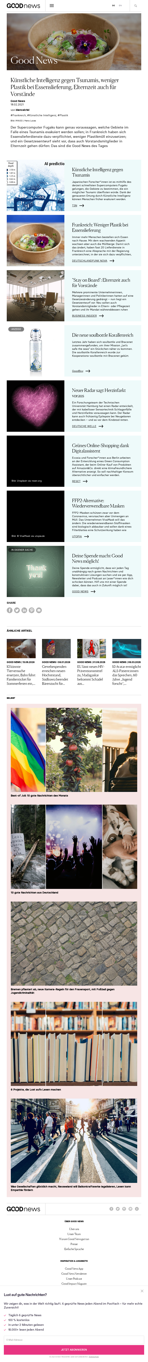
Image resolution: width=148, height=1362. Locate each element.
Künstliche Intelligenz (42, 115)
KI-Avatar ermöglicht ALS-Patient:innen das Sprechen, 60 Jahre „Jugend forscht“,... (126, 675)
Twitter (118, 1210)
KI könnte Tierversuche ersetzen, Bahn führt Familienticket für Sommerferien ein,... (21, 675)
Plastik (64, 115)
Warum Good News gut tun (74, 1239)
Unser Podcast (74, 1278)
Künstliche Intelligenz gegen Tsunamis (97, 172)
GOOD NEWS (80, 591)
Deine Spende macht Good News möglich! (97, 558)
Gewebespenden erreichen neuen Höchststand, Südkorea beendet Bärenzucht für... (55, 675)
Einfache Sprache (74, 1249)
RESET (76, 481)
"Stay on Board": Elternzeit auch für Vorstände (101, 282)
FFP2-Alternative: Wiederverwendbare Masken (98, 503)
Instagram (124, 1210)
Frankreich (19, 115)
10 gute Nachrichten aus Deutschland (34, 892)
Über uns (74, 1229)
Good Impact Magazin (74, 1283)
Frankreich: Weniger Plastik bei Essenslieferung (100, 227)
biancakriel (22, 110)
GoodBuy (77, 371)
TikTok (137, 1210)
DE (113, 5)
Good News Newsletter (74, 1273)
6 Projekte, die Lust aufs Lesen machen (36, 1089)
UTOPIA (77, 536)
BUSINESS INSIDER (84, 315)
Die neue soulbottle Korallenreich (102, 334)
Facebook (111, 1210)
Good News (18, 101)
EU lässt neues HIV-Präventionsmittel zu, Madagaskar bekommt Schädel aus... (90, 675)
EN (120, 5)
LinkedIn (130, 1210)
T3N (74, 205)
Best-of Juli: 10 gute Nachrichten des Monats (39, 795)
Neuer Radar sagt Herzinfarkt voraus (99, 393)
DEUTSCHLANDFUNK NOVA (89, 260)
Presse (74, 1244)
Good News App (74, 1268)
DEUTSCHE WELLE (84, 426)
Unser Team (74, 1234)
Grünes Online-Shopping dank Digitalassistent (100, 448)
